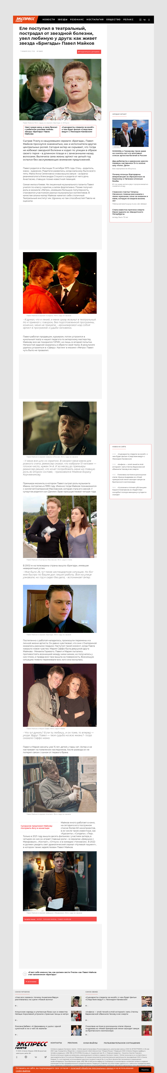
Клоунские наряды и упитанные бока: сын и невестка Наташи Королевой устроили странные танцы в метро (41, 1013)
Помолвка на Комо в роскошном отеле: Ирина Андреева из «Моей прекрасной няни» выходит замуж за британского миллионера (112, 1028)
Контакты (56, 1043)
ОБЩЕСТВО (113, 19)
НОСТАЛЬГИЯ (95, 19)
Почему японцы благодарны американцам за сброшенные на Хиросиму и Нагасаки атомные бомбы (128, 177)
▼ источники (31, 982)
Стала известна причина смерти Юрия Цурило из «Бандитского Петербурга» (128, 212)
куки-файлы (90, 1043)
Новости (49, 19)
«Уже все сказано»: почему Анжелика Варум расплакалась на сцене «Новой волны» (36, 998)
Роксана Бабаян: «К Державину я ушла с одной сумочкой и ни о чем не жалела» (38, 1027)
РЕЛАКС (128, 19)
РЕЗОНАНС (77, 19)
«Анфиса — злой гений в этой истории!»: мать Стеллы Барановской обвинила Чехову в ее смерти (111, 1013)
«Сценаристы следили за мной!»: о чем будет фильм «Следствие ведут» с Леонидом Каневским (78, 129)
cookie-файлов (23, 1071)
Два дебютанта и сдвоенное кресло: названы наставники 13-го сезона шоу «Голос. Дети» (130, 163)
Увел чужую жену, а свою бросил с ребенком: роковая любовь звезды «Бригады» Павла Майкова (41, 130)
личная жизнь (49, 919)
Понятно (145, 1070)
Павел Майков (64, 919)
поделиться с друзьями (89, 52)
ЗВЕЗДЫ (63, 19)
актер (39, 919)
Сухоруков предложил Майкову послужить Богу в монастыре (36, 827)
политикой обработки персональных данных (92, 1068)
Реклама (72, 1043)
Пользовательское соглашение (122, 1043)
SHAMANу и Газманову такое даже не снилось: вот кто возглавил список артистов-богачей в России (129, 153)
